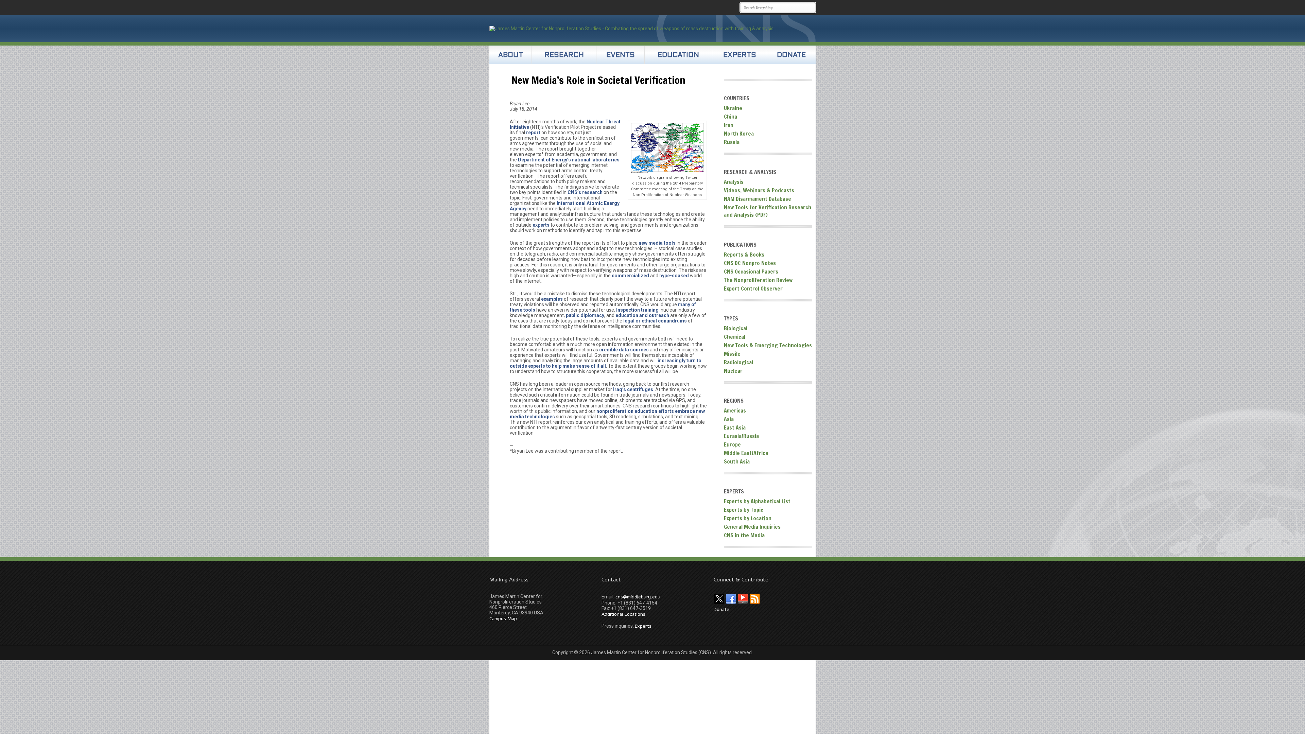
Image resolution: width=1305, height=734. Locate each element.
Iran (728, 125)
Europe (732, 444)
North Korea (739, 133)
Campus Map (503, 618)
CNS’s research (585, 192)
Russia (732, 142)
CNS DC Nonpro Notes (750, 263)
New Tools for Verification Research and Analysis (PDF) (767, 211)
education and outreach (642, 315)
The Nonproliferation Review (758, 280)
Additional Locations (623, 614)
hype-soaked (674, 275)
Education (678, 55)
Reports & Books (744, 254)
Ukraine (733, 108)
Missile (732, 353)
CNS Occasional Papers (751, 271)
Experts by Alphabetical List (757, 501)
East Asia (735, 427)
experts (542, 225)
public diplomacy (585, 315)
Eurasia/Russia (741, 436)
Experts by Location (747, 518)
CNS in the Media (744, 535)
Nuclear (733, 370)
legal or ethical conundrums (655, 321)
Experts (739, 55)
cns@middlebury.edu (637, 597)
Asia (729, 419)
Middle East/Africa (746, 453)
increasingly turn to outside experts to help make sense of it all (605, 363)
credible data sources (624, 349)
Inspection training (637, 310)
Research (564, 55)
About (510, 55)
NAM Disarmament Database (757, 199)
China (730, 116)
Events (620, 55)
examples (552, 299)
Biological (735, 328)
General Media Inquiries (752, 526)
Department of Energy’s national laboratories (569, 159)
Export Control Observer (753, 288)
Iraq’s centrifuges (633, 389)
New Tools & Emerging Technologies (768, 345)
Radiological (738, 362)
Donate (791, 55)
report (533, 132)
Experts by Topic (743, 509)
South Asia (737, 461)
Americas (735, 410)
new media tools (657, 243)
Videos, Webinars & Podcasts (759, 190)
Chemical (734, 336)
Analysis (734, 182)
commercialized (630, 275)
